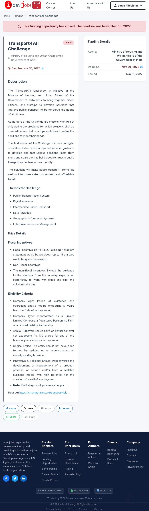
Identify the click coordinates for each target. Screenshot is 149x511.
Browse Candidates (71, 461)
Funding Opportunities (49, 461)
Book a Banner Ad (113, 451)
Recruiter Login (73, 474)
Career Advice (50, 474)
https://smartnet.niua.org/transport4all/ (43, 392)
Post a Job (71, 453)
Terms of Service (78, 509)
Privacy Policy (135, 466)
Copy (32, 416)
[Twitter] (15, 478)
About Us (132, 449)
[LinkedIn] (23, 478)
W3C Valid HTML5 (52, 490)
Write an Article (93, 465)
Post (37, 3)
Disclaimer (133, 461)
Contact (131, 455)
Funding (18, 15)
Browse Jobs (49, 453)
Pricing (69, 468)
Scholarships (49, 468)
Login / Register (128, 5)
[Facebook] (6, 478)
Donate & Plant (112, 461)
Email (48, 408)
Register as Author (94, 455)
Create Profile (50, 480)
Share (12, 408)
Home (6, 15)
